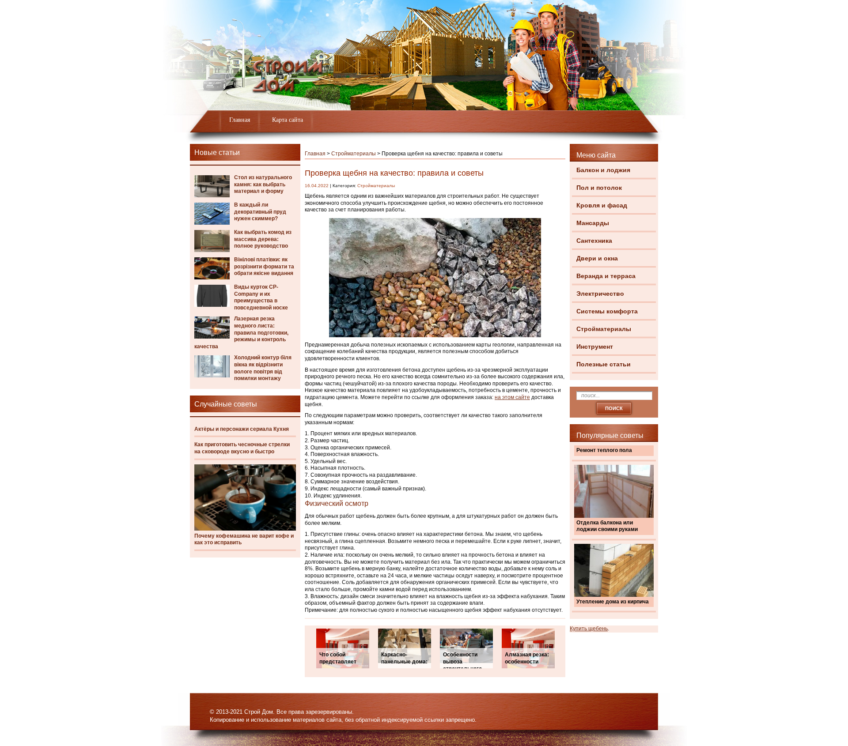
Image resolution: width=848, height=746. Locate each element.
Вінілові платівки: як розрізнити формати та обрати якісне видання (264, 266)
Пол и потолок (599, 187)
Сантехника (594, 240)
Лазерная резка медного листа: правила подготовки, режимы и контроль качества (241, 332)
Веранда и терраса (606, 275)
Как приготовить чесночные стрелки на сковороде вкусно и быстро (242, 448)
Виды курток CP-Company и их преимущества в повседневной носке (261, 297)
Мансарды (592, 222)
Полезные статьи (603, 364)
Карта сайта (287, 120)
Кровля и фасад (601, 205)
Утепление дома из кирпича (612, 602)
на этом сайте (512, 397)
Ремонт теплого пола (604, 450)
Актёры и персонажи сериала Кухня (241, 429)
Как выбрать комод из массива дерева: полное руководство (263, 239)
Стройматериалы (603, 328)
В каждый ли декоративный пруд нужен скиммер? (260, 212)
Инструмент (594, 346)
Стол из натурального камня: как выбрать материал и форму (263, 184)
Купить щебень (589, 628)
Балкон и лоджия (603, 169)
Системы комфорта (607, 311)
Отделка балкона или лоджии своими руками (607, 526)
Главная (239, 120)
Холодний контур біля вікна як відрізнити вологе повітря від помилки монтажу (263, 367)
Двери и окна (597, 258)
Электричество (600, 293)
